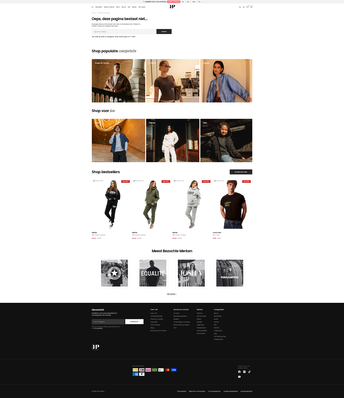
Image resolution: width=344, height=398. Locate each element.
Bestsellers (218, 316)
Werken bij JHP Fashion (158, 331)
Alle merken (201, 333)
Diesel (199, 319)
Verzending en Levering (182, 322)
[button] (240, 7)
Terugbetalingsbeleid (230, 391)
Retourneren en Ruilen (181, 325)
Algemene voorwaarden (197, 391)
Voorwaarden (155, 325)
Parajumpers (201, 328)
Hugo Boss (200, 325)
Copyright (153, 322)
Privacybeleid (98, 328)
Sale (215, 333)
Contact (176, 313)
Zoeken (164, 32)
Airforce (200, 313)
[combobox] (124, 31)
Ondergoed (218, 331)
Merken (216, 328)
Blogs (152, 328)
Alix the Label (201, 316)
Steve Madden (202, 331)
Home (93, 13)
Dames (216, 322)
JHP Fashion (100, 391)
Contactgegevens (214, 391)
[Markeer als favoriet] (94, 181)
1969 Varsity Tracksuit (98, 235)
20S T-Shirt (216, 235)
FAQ (175, 328)
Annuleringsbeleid (246, 391)
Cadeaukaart (218, 339)
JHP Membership (156, 316)
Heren (216, 319)
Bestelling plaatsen (180, 316)
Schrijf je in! (134, 322)
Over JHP (153, 313)
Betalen (176, 319)
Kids (215, 325)
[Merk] (114, 273)
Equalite (199, 322)
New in (216, 313)
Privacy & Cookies (156, 319)
